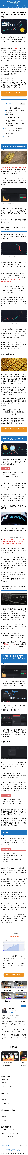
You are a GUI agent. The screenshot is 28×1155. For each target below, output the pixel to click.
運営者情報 (7, 1149)
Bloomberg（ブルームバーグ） (10, 1133)
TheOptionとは (6, 1079)
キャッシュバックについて (9, 1086)
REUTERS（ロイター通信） (9, 1129)
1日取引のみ (9, 133)
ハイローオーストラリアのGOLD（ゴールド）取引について (14, 129)
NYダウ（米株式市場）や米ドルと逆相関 (15, 121)
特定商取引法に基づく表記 (14, 1150)
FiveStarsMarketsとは (8, 1113)
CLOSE (22, 103)
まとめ (7, 136)
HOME (2, 1145)
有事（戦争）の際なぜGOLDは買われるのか (15, 111)
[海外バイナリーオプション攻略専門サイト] (14, 2)
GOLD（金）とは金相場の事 (13, 108)
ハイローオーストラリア (11, 1145)
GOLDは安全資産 (11, 114)
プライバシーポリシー (17, 1149)
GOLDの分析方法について (12, 117)
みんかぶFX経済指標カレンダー (10, 1137)
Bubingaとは (5, 1096)
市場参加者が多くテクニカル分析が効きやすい (15, 124)
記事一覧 (4, 1082)
